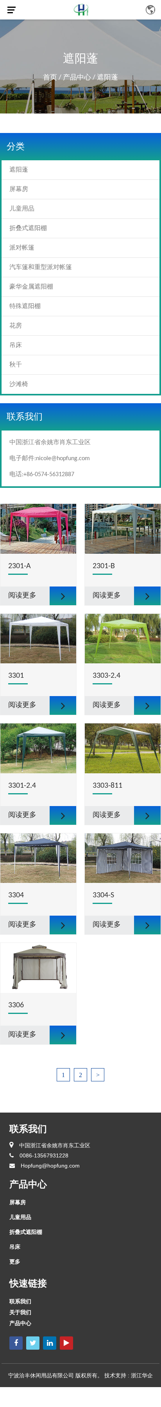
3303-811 (107, 786)
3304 (16, 895)
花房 (15, 326)
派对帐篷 (21, 248)
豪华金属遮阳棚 (31, 287)
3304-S (103, 895)
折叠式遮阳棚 (28, 228)
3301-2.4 (22, 786)
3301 (16, 676)
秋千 (15, 365)
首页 (50, 78)
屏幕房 (18, 189)
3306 (16, 1005)
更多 (14, 1261)
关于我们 (20, 1312)
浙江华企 (142, 1375)
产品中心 (77, 78)
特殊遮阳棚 (25, 306)
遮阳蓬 (18, 170)
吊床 (15, 345)
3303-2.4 (106, 676)
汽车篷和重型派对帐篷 (40, 267)
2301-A (19, 566)
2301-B (104, 566)
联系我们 (20, 1301)
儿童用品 (21, 209)
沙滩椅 (18, 384)
